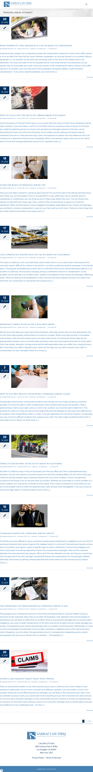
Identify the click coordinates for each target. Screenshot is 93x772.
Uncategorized (41, 49)
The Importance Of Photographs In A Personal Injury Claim (34, 606)
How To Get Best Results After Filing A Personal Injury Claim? (35, 394)
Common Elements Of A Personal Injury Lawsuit (27, 533)
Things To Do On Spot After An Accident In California (31, 463)
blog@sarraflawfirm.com (9, 49)
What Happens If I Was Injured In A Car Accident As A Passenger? (36, 45)
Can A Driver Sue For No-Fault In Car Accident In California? (35, 254)
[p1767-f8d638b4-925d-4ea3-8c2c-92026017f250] (17, 2)
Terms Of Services (53, 758)
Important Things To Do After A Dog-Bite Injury (27, 324)
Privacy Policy (38, 758)
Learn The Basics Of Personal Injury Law (22, 185)
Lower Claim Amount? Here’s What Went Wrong (27, 678)
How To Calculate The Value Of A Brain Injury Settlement (33, 115)
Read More (90, 77)
